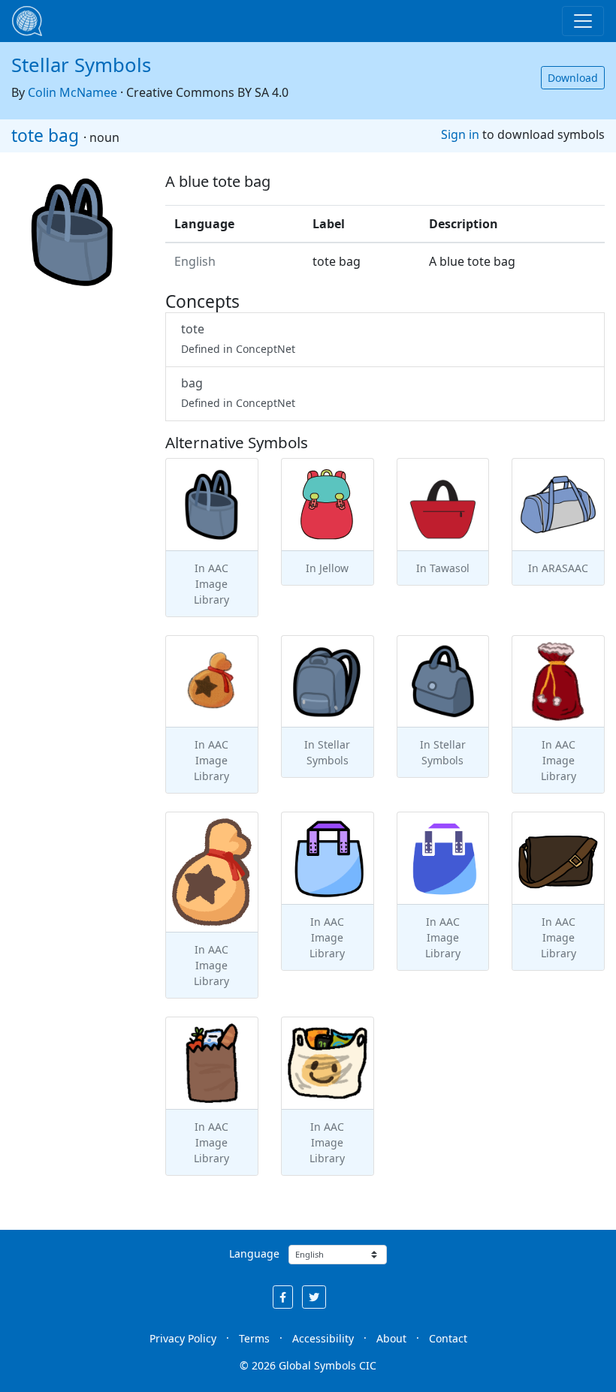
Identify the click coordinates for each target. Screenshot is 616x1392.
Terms (254, 1338)
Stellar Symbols (81, 65)
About (391, 1338)
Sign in (460, 134)
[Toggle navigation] (583, 21)
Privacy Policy (182, 1338)
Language (254, 1253)
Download (573, 78)
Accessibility (323, 1338)
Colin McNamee (72, 92)
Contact (448, 1338)
